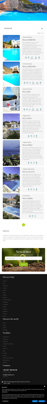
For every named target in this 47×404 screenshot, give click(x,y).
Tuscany (5, 281)
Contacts (5, 353)
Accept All (42, 401)
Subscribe (23, 264)
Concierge (5, 339)
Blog (4, 350)
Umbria (5, 288)
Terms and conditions (8, 357)
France (4, 323)
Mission (4, 346)
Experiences (6, 336)
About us (5, 348)
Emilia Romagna (7, 299)
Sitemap (5, 362)
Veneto (4, 306)
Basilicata (5, 311)
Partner (5, 355)
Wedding (5, 341)
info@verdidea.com (8, 375)
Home (4, 7)
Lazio (4, 292)
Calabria (5, 309)
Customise (5, 401)
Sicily (4, 283)
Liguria (4, 316)
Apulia (4, 290)
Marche (4, 295)
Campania (5, 285)
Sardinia (5, 297)
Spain (4, 325)
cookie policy (5, 391)
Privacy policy (6, 360)
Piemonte (5, 302)
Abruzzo (5, 313)
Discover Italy (8, 277)
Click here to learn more (31, 268)
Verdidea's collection (8, 343)
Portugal (5, 330)
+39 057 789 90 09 (10, 370)
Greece (4, 327)
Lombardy (5, 304)
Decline (35, 401)
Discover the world (10, 7)
